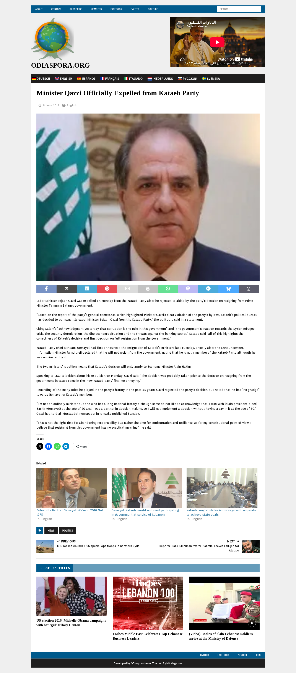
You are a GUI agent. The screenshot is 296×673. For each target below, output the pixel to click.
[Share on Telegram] (208, 289)
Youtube (242, 655)
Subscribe (76, 9)
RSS (258, 655)
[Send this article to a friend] (127, 289)
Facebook (116, 9)
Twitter (135, 9)
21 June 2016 (50, 105)
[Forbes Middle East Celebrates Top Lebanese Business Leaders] (148, 603)
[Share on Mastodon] (188, 289)
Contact (56, 9)
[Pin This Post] (107, 289)
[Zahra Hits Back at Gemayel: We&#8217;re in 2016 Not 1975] (71, 488)
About (38, 9)
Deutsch (43, 78)
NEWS (51, 530)
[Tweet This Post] (67, 289)
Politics (67, 530)
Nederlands (163, 78)
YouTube (153, 9)
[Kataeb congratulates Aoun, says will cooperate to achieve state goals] (222, 488)
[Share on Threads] (249, 289)
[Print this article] (148, 289)
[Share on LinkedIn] (87, 289)
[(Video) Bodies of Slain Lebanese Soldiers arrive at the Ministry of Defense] (224, 603)
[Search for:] (239, 9)
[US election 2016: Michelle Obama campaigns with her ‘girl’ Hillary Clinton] (71, 596)
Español (88, 78)
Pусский (190, 78)
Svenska (213, 78)
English (66, 78)
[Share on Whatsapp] (168, 289)
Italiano (136, 78)
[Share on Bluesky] (228, 289)
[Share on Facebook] (46, 289)
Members (96, 9)
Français (112, 78)
